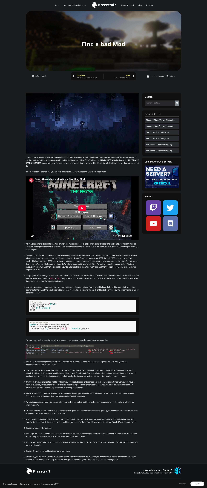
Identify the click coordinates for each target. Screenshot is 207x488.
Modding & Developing (74, 5)
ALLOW (197, 484)
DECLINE (182, 484)
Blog (140, 5)
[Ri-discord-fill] (170, 223)
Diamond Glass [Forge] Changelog (160, 120)
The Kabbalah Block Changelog (159, 145)
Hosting (149, 5)
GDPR (56, 484)
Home (57, 5)
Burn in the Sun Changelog (157, 132)
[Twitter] (170, 207)
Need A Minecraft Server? (157, 470)
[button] (75, 5)
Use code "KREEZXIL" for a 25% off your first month (153, 473)
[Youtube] (153, 223)
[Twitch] (153, 207)
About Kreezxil (127, 5)
